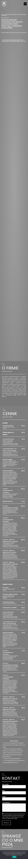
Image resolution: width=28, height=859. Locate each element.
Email (3, 790)
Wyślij (6, 823)
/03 (3, 773)
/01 (3, 363)
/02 (3, 409)
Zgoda (14, 856)
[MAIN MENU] (25, 3)
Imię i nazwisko (5, 784)
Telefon (4, 796)
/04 (3, 831)
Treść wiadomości (6, 802)
